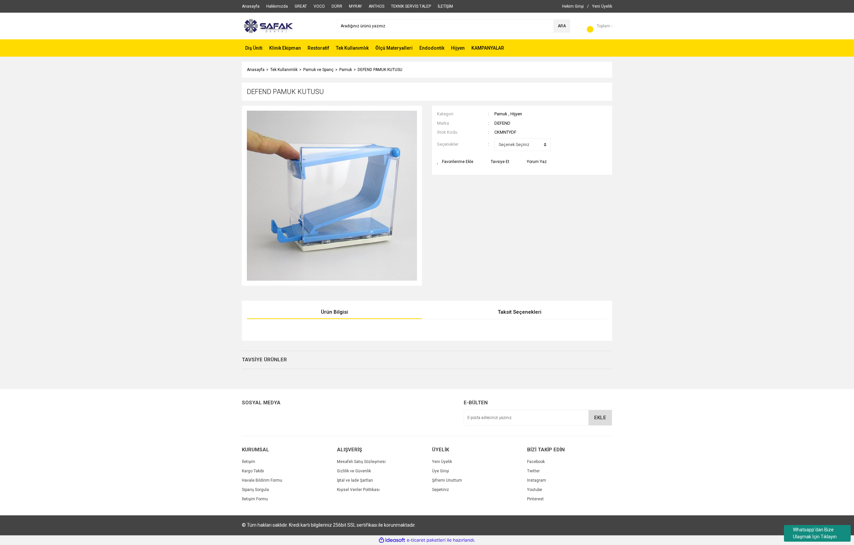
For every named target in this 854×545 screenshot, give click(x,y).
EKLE (600, 418)
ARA (562, 26)
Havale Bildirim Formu (262, 480)
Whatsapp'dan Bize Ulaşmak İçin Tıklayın (815, 533)
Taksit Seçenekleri (519, 312)
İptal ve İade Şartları (355, 480)
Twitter (533, 471)
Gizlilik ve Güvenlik (354, 471)
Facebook (536, 461)
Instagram (536, 480)
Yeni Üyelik (442, 461)
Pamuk (500, 113)
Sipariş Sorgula (255, 489)
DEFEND (502, 123)
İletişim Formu (255, 499)
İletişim (248, 461)
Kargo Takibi (253, 471)
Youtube (534, 489)
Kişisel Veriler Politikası (358, 489)
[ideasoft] (392, 540)
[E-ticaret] (426, 540)
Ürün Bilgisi (334, 312)
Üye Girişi (440, 471)
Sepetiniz (440, 489)
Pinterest (535, 499)
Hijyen (516, 113)
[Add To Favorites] (455, 162)
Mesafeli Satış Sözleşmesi (361, 461)
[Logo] (268, 25)
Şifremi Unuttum (447, 480)
